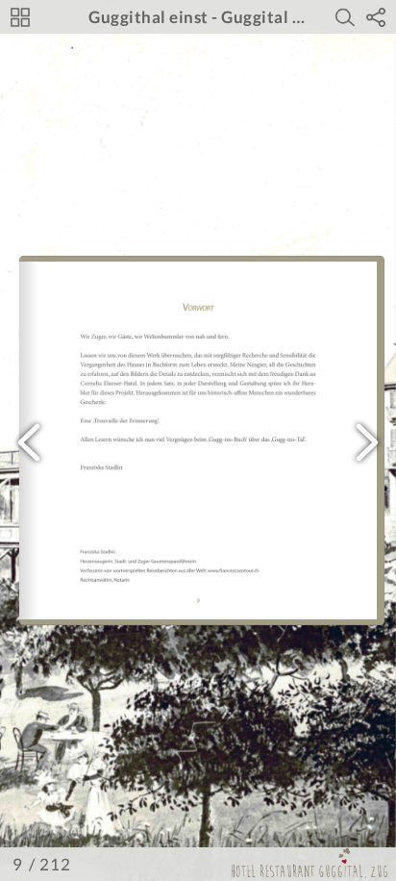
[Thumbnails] (20, 17)
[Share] (375, 17)
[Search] (345, 17)
